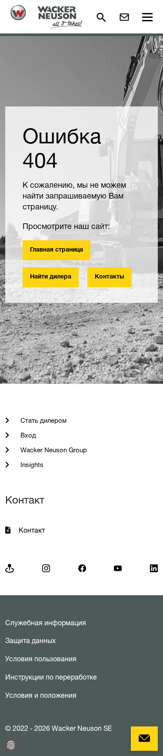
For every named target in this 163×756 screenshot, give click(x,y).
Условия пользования (41, 658)
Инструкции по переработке (51, 677)
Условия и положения (41, 695)
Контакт (32, 530)
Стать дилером (43, 420)
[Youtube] (118, 568)
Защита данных (30, 640)
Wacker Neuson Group (53, 450)
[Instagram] (46, 568)
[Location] (9, 568)
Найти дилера (50, 277)
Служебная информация (45, 622)
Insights (31, 465)
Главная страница (56, 250)
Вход (27, 435)
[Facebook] (82, 568)
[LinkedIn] (154, 568)
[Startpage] (46, 17)
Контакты (109, 277)
